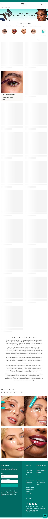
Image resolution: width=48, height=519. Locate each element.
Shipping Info (39, 472)
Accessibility (43, 508)
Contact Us (38, 468)
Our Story (28, 468)
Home (2, 7)
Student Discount (30, 487)
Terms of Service (9, 494)
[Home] (28, 501)
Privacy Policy (29, 508)
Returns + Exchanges (41, 470)
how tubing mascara (16, 360)
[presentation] (12, 53)
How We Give (29, 470)
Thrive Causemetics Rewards (40, 483)
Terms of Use (36, 508)
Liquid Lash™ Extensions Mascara (14, 347)
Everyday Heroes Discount (30, 490)
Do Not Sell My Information (32, 510)
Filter (39, 40)
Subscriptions (29, 482)
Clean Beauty (29, 472)
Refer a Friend (29, 485)
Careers (28, 477)
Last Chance (28, 493)
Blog (27, 474)
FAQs (37, 474)
